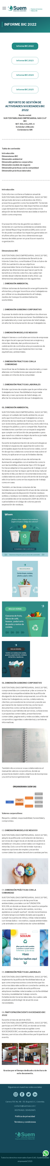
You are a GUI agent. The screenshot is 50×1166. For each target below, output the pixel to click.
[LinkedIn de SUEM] (34, 1094)
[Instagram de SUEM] (14, 1094)
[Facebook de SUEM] (21, 1094)
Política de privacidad (25, 1116)
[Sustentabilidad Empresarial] (25, 8)
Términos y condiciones (25, 1122)
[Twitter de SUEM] (27, 1094)
